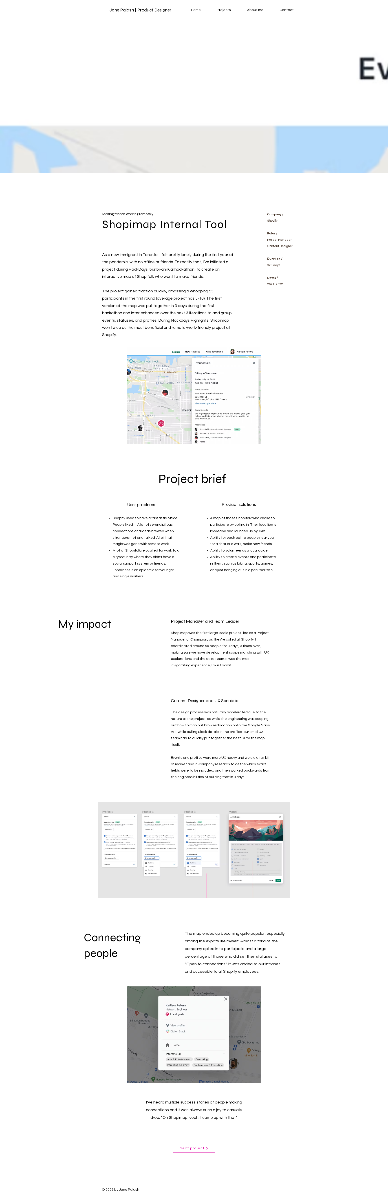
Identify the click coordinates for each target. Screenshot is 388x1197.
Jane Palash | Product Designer (140, 10)
